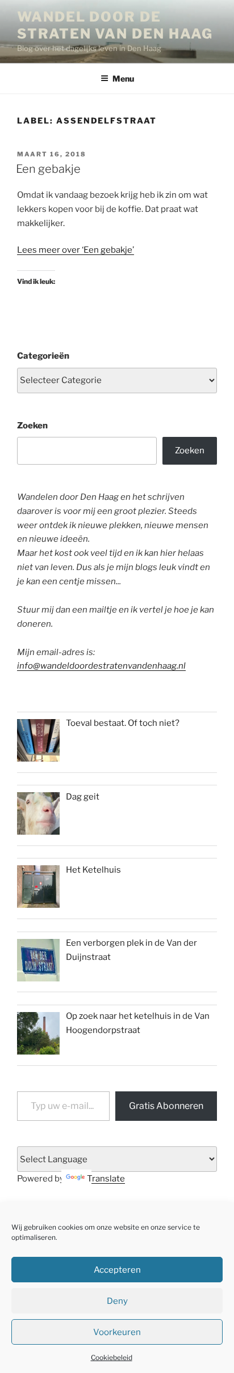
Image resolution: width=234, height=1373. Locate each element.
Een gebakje (48, 169)
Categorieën (43, 356)
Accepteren (117, 1270)
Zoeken (32, 425)
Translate (106, 1179)
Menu (123, 78)
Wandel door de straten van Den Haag (115, 25)
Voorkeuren (117, 1332)
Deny (117, 1301)
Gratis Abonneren (166, 1105)
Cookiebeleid (111, 1357)
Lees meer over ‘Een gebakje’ (75, 250)
